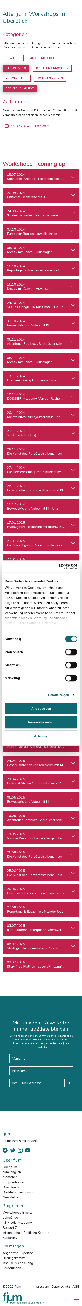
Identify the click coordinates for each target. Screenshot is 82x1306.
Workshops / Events (18, 1212)
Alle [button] (13, 58)
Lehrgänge (10, 1217)
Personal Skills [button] (16, 78)
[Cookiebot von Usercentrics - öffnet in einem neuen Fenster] (59, 566)
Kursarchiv (10, 1237)
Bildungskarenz (14, 1258)
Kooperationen (13, 1182)
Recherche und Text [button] (20, 88)
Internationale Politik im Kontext (26, 1232)
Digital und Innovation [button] (52, 68)
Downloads (11, 1187)
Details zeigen (58, 695)
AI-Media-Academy (17, 1222)
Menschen (10, 1177)
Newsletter (11, 1197)
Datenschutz (61, 1286)
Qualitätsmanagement (19, 1192)
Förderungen (12, 1268)
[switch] (71, 652)
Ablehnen (41, 736)
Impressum (41, 1286)
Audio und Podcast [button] (44, 58)
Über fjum (10, 1167)
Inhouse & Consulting (18, 1263)
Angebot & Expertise (18, 1253)
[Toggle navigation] (75, 1298)
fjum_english (12, 1172)
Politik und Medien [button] (50, 78)
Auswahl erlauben (41, 722)
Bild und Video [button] (16, 68)
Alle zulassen (41, 708)
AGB (75, 1286)
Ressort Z (10, 1227)
